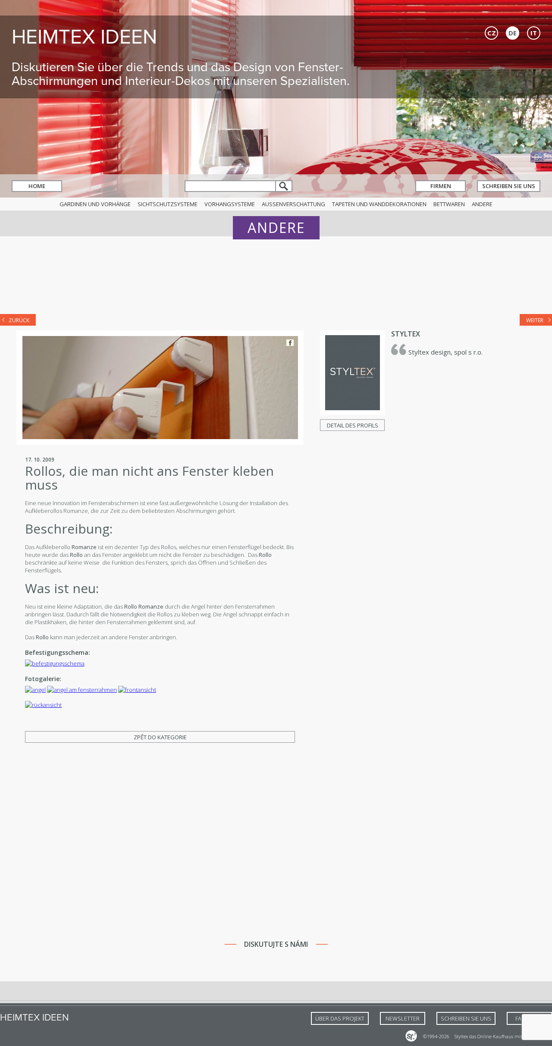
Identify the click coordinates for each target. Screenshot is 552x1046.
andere (482, 204)
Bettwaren (449, 204)
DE (512, 32)
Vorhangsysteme (229, 204)
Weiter (534, 320)
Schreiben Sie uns (508, 186)
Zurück (19, 320)
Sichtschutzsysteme (168, 204)
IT (533, 32)
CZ (491, 32)
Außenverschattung (293, 204)
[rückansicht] (43, 705)
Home (36, 186)
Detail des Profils (352, 425)
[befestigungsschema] (55, 663)
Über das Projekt (339, 1018)
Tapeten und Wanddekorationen (379, 204)
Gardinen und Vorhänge (95, 204)
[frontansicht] (137, 690)
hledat (284, 186)
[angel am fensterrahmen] (82, 690)
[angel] (35, 690)
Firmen (440, 186)
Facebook (290, 342)
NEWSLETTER (403, 1018)
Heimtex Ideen (84, 36)
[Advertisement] (276, 281)
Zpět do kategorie (160, 737)
